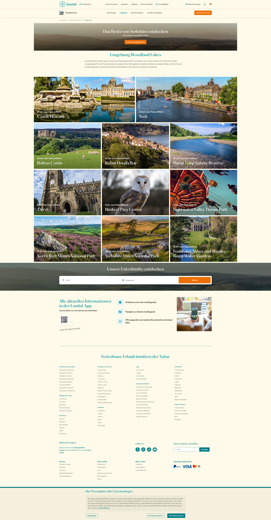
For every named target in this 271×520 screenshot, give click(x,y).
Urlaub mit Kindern (180, 404)
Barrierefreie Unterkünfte (143, 408)
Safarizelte (178, 385)
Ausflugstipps (102, 396)
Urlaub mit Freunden (104, 373)
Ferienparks (63, 20)
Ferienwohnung (179, 370)
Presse (99, 479)
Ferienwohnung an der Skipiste (145, 402)
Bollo (176, 416)
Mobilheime (178, 388)
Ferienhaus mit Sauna (142, 390)
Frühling (100, 413)
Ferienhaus (178, 373)
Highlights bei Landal (65, 395)
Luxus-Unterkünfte (141, 393)
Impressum (62, 470)
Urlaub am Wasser (141, 379)
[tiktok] (149, 451)
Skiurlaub (62, 419)
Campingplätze (163, 4)
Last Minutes (63, 399)
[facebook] (138, 451)
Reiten (61, 430)
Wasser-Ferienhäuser (181, 399)
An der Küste (140, 370)
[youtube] (155, 451)
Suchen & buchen (112, 4)
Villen (176, 396)
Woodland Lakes (75, 20)
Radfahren (62, 422)
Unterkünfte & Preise (203, 13)
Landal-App (139, 464)
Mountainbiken (63, 425)
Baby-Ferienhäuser (141, 399)
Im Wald (138, 373)
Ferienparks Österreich (66, 373)
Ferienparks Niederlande (66, 379)
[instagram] (143, 451)
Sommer (100, 416)
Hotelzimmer (178, 379)
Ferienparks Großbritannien (67, 391)
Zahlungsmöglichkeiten (66, 473)
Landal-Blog (101, 410)
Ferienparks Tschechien (66, 388)
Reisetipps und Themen (105, 367)
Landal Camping (140, 467)
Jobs (98, 470)
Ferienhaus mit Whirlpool (143, 413)
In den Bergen (140, 376)
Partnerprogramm (102, 476)
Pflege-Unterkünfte (141, 416)
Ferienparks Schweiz (65, 376)
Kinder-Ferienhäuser (142, 396)
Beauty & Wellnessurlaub (105, 402)
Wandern (61, 427)
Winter (100, 422)
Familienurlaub (102, 370)
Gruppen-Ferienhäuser (142, 410)
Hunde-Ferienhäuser (142, 405)
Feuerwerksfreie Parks (104, 393)
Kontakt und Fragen (65, 464)
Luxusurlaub (101, 379)
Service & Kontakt (147, 4)
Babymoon (101, 388)
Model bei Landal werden (104, 473)
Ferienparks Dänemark (65, 382)
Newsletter (62, 467)
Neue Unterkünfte (64, 408)
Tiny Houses (178, 393)
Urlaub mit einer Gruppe (105, 391)
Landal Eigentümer (141, 470)
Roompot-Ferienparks (65, 410)
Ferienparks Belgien (65, 385)
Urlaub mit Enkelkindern (181, 413)
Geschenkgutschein (65, 476)
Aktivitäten (178, 419)
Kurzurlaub (62, 402)
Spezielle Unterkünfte (142, 384)
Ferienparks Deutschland (66, 370)
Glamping (100, 376)
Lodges (177, 382)
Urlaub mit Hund (102, 382)
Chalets (177, 376)
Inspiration (124, 4)
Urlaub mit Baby (179, 408)
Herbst (100, 419)
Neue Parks (62, 405)
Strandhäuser (178, 391)
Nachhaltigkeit (101, 467)
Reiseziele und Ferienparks (67, 367)
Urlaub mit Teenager (180, 410)
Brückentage (101, 425)
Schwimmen (62, 433)
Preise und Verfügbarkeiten (135, 42)
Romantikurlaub (102, 399)
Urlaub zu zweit (102, 385)
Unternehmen (101, 464)
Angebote (134, 4)
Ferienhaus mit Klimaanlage (144, 387)
